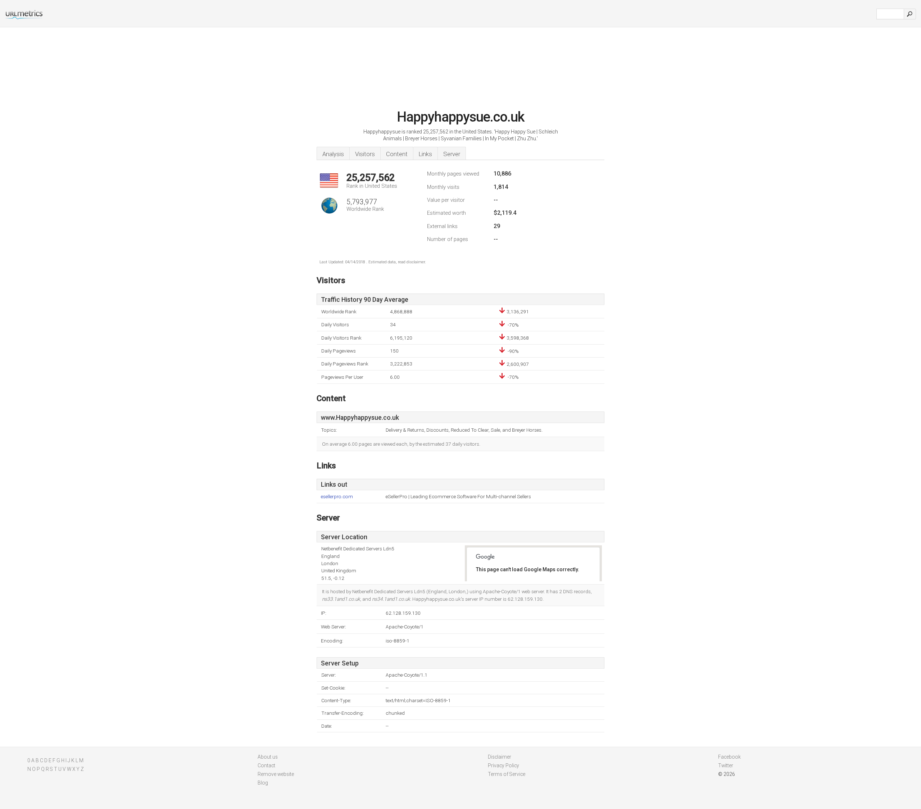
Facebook (729, 757)
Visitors (365, 154)
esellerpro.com (337, 496)
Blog (263, 783)
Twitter (725, 765)
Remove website (276, 774)
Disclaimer (499, 757)
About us (268, 757)
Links (425, 154)
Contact (266, 765)
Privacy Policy (503, 765)
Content (397, 154)
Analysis (333, 154)
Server (451, 154)
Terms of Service (506, 774)
